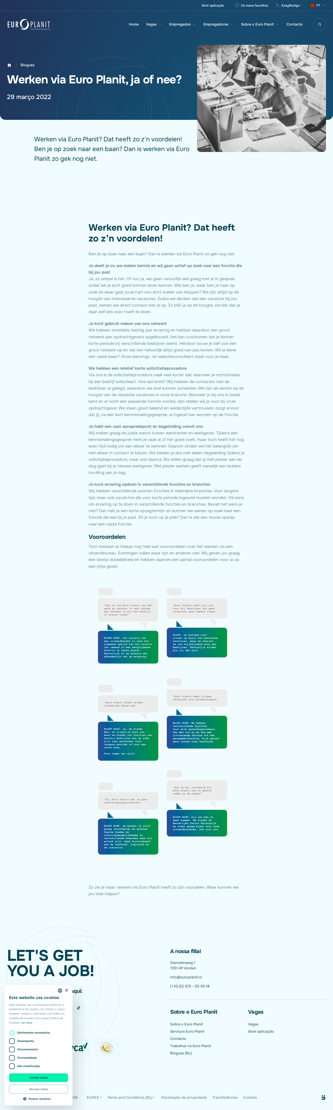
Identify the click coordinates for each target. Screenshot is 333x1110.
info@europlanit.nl (186, 977)
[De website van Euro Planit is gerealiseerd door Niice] (318, 1097)
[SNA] (106, 1048)
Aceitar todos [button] (39, 1077)
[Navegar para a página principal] (29, 24)
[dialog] (38, 1045)
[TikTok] (78, 1007)
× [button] (66, 990)
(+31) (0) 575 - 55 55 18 (190, 986)
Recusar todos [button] (38, 1089)
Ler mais (26, 1023)
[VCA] (77, 1048)
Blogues (27, 65)
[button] (38, 1098)
